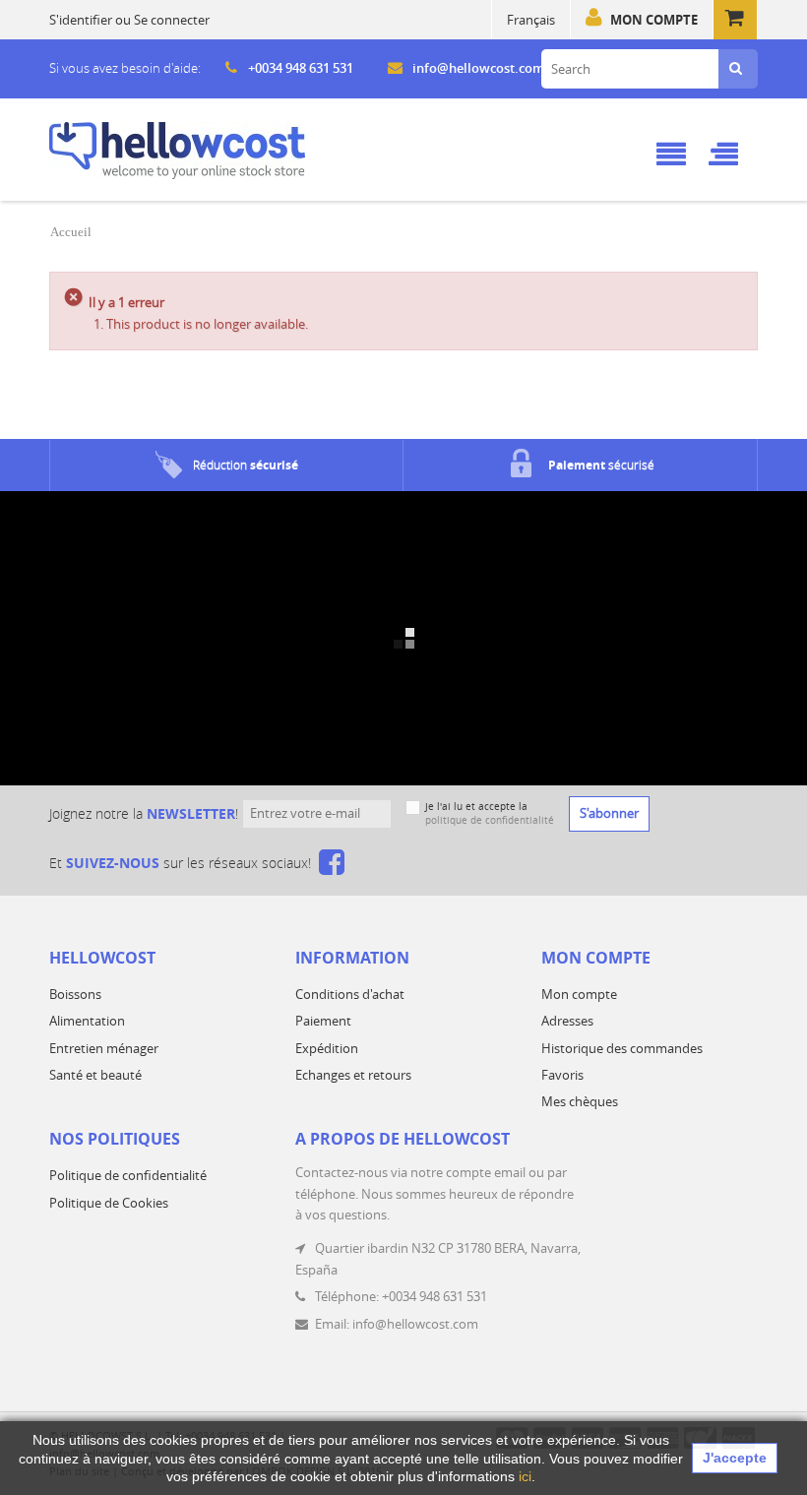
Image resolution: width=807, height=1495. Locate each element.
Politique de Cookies (108, 1203)
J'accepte (735, 1457)
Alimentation (87, 1020)
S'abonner (609, 813)
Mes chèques (579, 1101)
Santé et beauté (95, 1075)
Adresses (567, 1020)
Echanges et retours (353, 1075)
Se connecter (172, 20)
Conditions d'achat (349, 994)
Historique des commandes (622, 1048)
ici (525, 1476)
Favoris (562, 1075)
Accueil (71, 231)
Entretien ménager (103, 1048)
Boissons (75, 994)
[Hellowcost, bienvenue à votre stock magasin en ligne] (177, 150)
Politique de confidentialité (128, 1175)
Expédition (326, 1048)
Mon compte (654, 20)
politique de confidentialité (489, 820)
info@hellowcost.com (478, 68)
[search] (736, 69)
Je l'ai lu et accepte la (489, 813)
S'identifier (80, 20)
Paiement (323, 1020)
